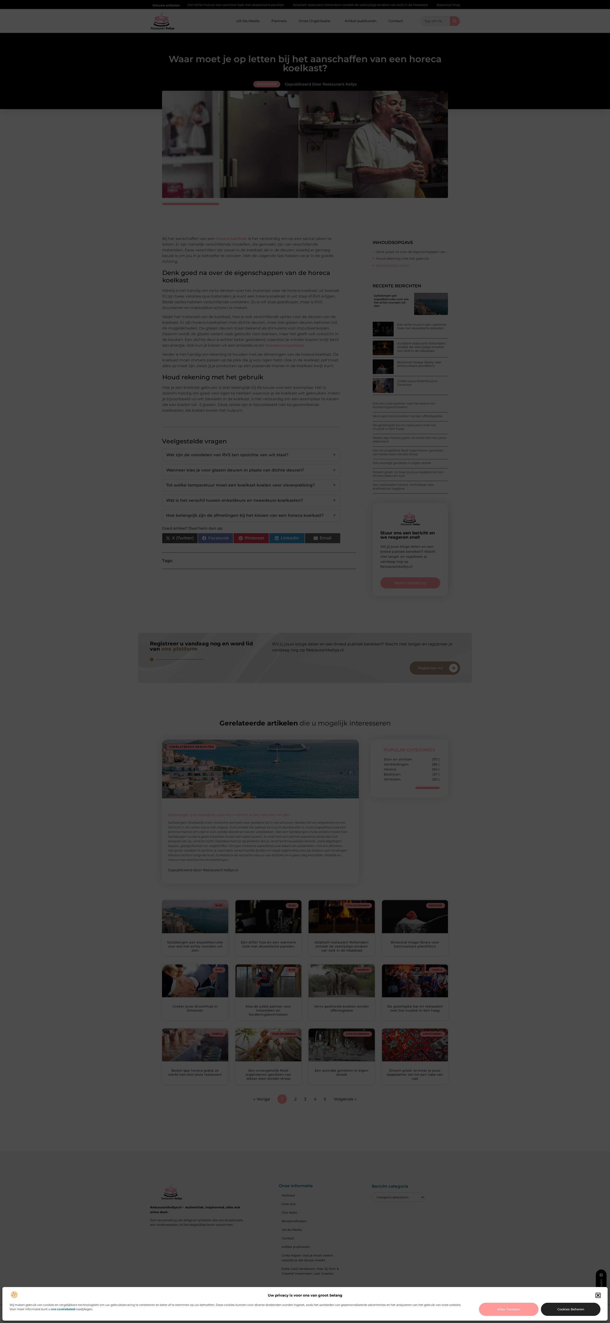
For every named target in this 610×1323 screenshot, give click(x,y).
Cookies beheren (570, 1309)
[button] (598, 1295)
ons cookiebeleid (63, 1309)
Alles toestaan (508, 1309)
